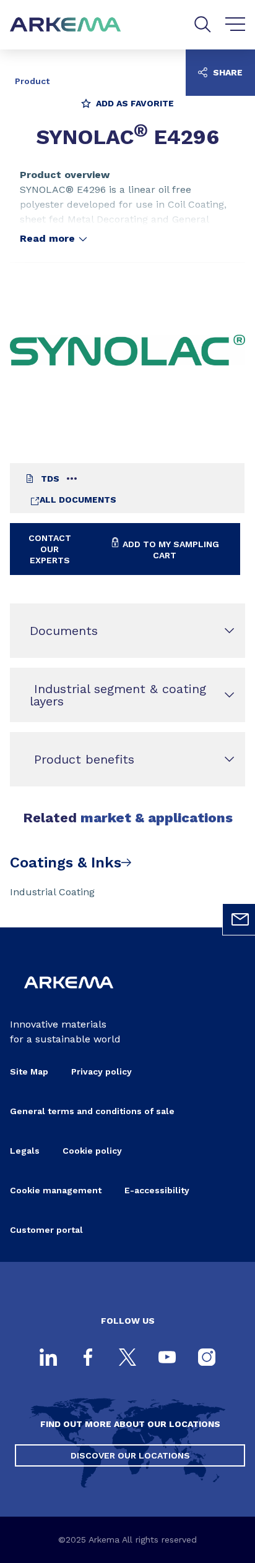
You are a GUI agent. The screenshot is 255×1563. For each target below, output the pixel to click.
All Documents (78, 500)
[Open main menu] (235, 24)
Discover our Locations (130, 1455)
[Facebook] (88, 1358)
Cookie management (56, 1190)
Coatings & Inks (65, 862)
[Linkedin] (48, 1358)
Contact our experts (49, 549)
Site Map (29, 1071)
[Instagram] (207, 1358)
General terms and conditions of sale (92, 1111)
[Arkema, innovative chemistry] (68, 997)
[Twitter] (127, 1358)
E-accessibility (156, 1190)
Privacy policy (101, 1071)
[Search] (202, 24)
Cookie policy (92, 1151)
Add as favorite (133, 103)
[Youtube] (167, 1358)
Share (226, 72)
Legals (25, 1151)
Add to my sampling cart (169, 549)
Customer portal (46, 1230)
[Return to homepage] (65, 25)
